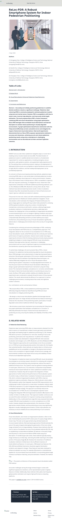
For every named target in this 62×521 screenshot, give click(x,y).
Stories (35, 513)
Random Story (37, 515)
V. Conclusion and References (17, 104)
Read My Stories (31, 3)
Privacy (49, 513)
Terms (49, 510)
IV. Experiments (13, 101)
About (35, 510)
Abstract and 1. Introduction (17, 90)
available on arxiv (21, 480)
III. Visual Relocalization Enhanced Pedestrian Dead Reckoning (26, 97)
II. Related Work (13, 93)
